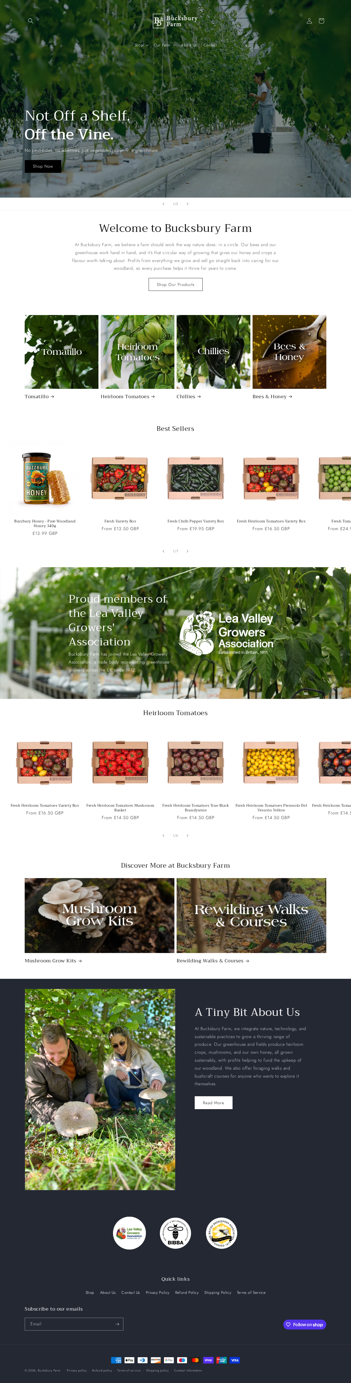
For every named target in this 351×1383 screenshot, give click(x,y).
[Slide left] (163, 551)
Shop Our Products (175, 285)
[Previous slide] (163, 204)
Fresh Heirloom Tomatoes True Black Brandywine (195, 808)
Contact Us (130, 1292)
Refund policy (102, 1370)
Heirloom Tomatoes (125, 396)
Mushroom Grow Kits (50, 961)
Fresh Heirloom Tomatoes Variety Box (271, 521)
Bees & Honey (270, 396)
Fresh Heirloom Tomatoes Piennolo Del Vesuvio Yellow (271, 808)
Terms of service (129, 1370)
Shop (90, 1292)
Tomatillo (37, 396)
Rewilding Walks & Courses (210, 961)
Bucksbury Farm (49, 1370)
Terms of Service (251, 1292)
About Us (108, 1292)
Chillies (186, 396)
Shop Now (43, 167)
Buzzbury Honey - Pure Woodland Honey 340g (44, 524)
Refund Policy (187, 1292)
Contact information (188, 1370)
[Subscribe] (117, 1324)
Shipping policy (157, 1370)
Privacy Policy (157, 1292)
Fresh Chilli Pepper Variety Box (196, 521)
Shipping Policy (217, 1292)
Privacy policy (77, 1370)
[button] (31, 21)
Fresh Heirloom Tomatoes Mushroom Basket (120, 808)
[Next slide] (188, 204)
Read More (213, 1103)
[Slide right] (188, 551)
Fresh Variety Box (120, 521)
